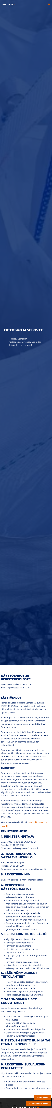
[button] (49, 4)
